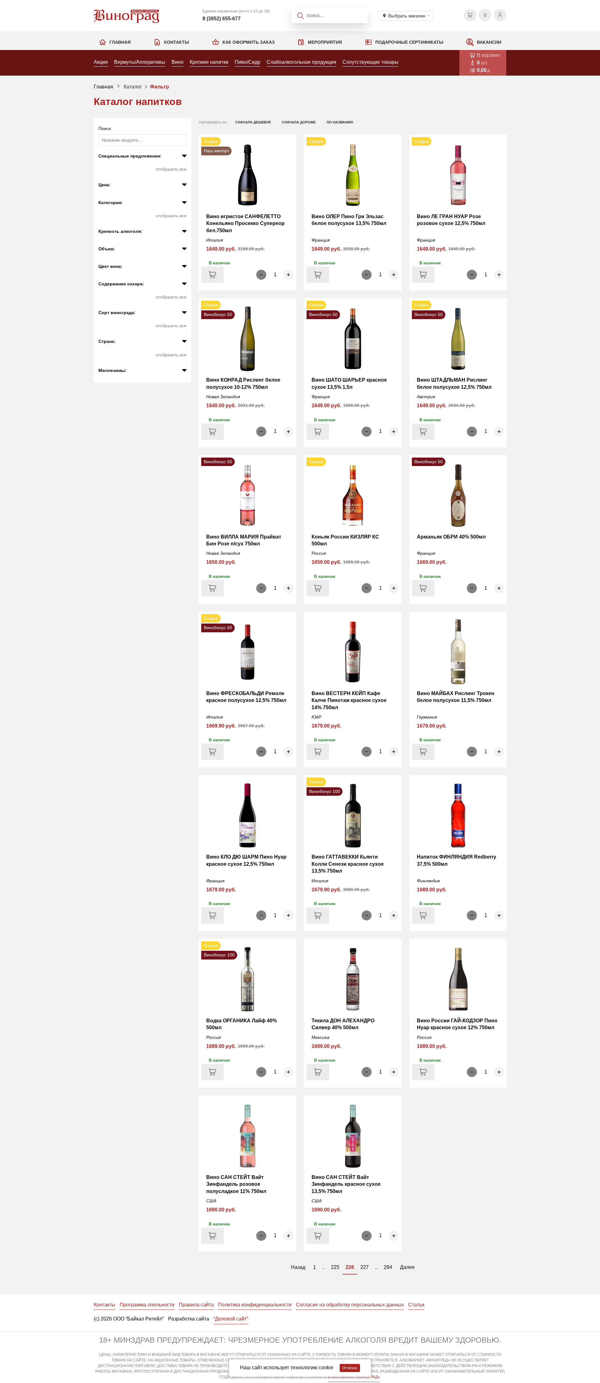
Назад (298, 1267)
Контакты (176, 42)
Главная (120, 42)
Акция (101, 62)
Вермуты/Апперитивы (139, 62)
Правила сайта (196, 1304)
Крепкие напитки (209, 62)
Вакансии (489, 42)
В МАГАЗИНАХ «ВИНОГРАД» (354, 1377)
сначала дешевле (253, 122)
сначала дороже (299, 122)
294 (388, 1267)
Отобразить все (171, 169)
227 (364, 1267)
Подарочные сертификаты (409, 42)
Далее (407, 1267)
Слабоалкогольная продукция (301, 62)
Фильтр (159, 86)
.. (323, 1267)
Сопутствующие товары (370, 62)
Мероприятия (325, 42)
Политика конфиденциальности (255, 1304)
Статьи (416, 1304)
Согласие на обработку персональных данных (350, 1304)
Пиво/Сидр (247, 62)
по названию (340, 122)
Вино (177, 62)
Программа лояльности (147, 1304)
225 (335, 1267)
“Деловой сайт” (230, 1318)
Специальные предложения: (130, 155)
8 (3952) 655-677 (221, 18)
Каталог (133, 86)
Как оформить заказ (248, 42)
